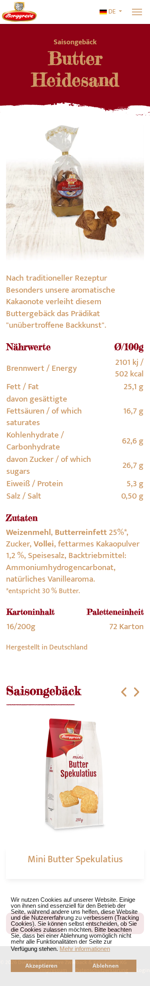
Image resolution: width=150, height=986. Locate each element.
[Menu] (137, 12)
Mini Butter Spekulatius (75, 859)
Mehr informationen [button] (85, 948)
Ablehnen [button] (105, 966)
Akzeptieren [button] (41, 966)
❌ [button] (144, 891)
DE (112, 12)
